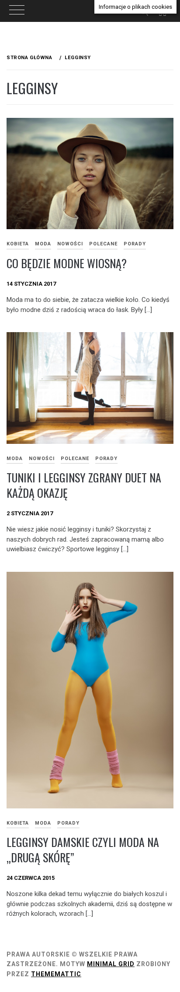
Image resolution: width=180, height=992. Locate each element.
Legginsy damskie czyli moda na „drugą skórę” (83, 849)
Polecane (103, 244)
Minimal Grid (111, 963)
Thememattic (56, 974)
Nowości (70, 244)
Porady (135, 244)
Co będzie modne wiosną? (67, 263)
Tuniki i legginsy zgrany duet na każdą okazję (84, 485)
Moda (43, 244)
